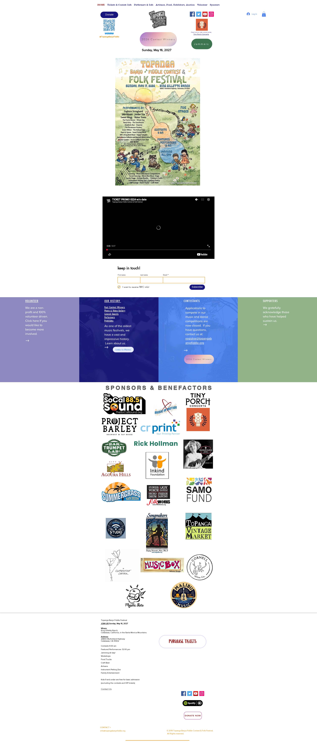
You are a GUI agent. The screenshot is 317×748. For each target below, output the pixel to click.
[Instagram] (211, 14)
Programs (109, 320)
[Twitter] (198, 14)
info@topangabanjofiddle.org (112, 731)
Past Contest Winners (114, 307)
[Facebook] (192, 14)
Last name (144, 275)
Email (165, 275)
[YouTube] (205, 14)
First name (121, 275)
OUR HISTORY (112, 301)
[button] (119, 4)
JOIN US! (105, 623)
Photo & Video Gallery (114, 310)
